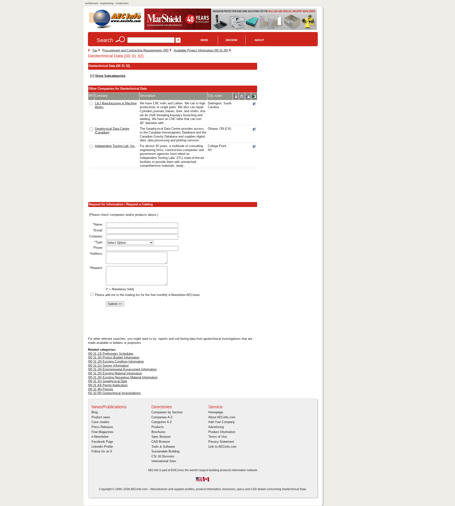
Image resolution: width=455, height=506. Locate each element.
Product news (100, 417)
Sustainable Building (165, 451)
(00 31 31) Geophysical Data (107, 381)
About (259, 40)
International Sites (163, 461)
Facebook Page (102, 441)
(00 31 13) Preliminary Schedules (110, 353)
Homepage (215, 412)
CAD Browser (160, 441)
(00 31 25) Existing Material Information (115, 373)
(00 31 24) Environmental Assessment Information (122, 369)
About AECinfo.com (221, 417)
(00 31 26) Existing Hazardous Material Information (123, 377)
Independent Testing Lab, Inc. (115, 146)
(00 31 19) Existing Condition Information (116, 361)
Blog (94, 412)
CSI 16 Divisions (162, 456)
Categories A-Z (161, 422)
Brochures (158, 432)
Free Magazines (102, 432)
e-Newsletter (100, 436)
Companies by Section (166, 412)
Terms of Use (217, 436)
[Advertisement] (174, 186)
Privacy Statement (221, 441)
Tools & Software (163, 446)
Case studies (100, 422)
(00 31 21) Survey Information (108, 365)
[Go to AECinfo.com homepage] (114, 28)
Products (157, 427)
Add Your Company (221, 422)
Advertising (216, 427)
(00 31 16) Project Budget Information (113, 357)
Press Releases (102, 427)
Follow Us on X (101, 451)
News (204, 40)
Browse (231, 40)
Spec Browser (161, 436)
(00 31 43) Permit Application (107, 385)
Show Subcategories (110, 76)
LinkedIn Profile (102, 446)
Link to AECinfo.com (222, 446)
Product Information (221, 432)
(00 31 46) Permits (100, 389)
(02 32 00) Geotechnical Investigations (114, 393)
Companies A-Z (162, 417)
